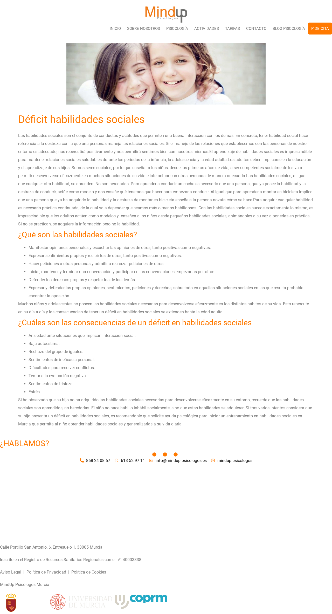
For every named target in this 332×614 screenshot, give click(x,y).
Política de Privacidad (46, 572)
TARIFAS (232, 28)
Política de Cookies (88, 572)
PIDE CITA (320, 28)
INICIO (115, 28)
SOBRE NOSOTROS (143, 28)
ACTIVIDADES (206, 28)
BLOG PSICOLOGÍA (289, 28)
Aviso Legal (10, 572)
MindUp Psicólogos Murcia (24, 584)
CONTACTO (256, 28)
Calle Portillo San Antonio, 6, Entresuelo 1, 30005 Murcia (51, 547)
